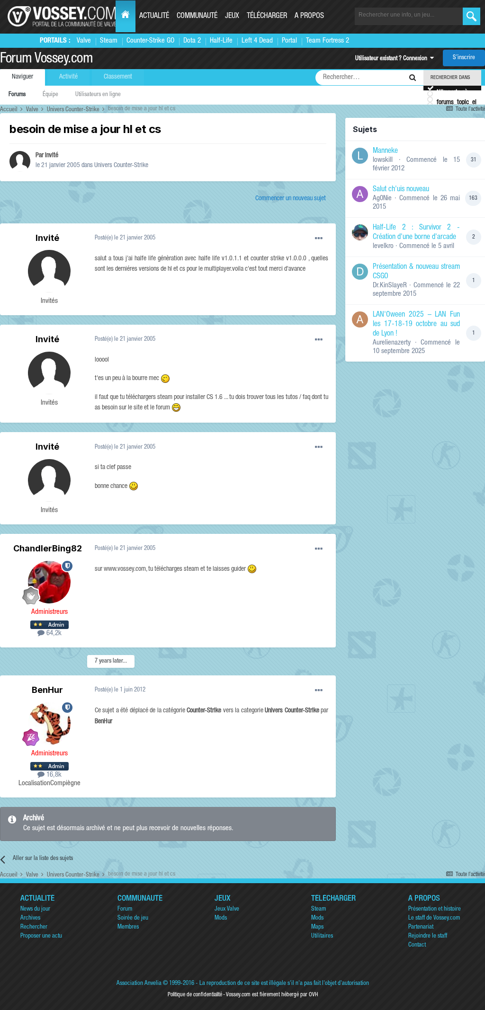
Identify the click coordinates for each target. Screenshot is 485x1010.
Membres (128, 927)
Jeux (232, 16)
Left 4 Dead (257, 40)
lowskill (383, 160)
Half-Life (221, 40)
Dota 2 (192, 40)
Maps (317, 927)
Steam (108, 40)
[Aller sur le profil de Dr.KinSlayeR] (360, 272)
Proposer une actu (41, 936)
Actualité (154, 16)
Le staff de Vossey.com (434, 918)
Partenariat (420, 927)
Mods (221, 918)
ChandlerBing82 (47, 548)
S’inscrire (464, 58)
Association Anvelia (139, 984)
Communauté (197, 16)
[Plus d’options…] (318, 238)
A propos (309, 16)
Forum (124, 909)
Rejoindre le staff (427, 936)
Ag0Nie (382, 198)
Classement (118, 77)
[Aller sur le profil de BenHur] (49, 723)
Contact (417, 945)
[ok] (471, 16)
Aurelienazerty (392, 342)
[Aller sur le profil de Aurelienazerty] (360, 319)
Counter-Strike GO (150, 40)
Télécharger (267, 16)
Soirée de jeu (132, 918)
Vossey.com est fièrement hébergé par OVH (272, 995)
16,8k (53, 775)
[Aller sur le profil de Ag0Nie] (360, 194)
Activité (68, 77)
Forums (17, 95)
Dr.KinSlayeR (390, 285)
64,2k (53, 633)
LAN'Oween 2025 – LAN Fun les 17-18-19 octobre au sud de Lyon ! (416, 324)
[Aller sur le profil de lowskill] (360, 156)
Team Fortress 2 (327, 40)
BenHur (47, 690)
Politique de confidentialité (195, 995)
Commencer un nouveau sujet (290, 198)
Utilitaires (322, 936)
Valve (84, 40)
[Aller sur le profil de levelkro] (360, 232)
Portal (289, 40)
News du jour (35, 909)
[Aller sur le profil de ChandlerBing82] (49, 582)
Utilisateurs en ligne (98, 95)
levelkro (383, 246)
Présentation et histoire (434, 909)
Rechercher (33, 927)
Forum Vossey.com (46, 60)
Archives (30, 918)
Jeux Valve (227, 909)
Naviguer (22, 77)
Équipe (50, 95)
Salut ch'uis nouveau (401, 190)
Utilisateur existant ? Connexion (392, 59)
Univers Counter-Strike (121, 165)
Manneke (385, 151)
